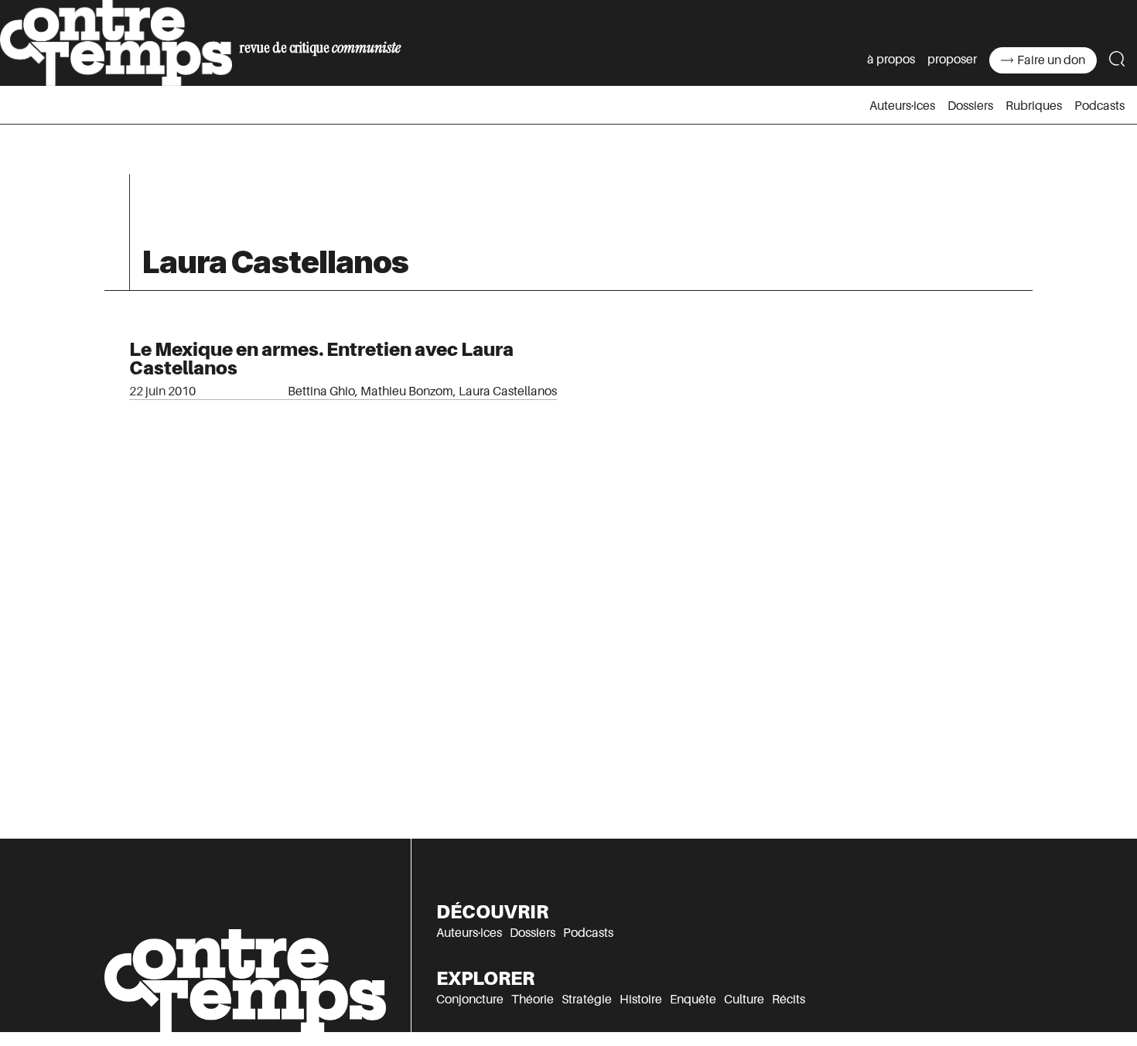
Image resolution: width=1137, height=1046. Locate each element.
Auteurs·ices (902, 106)
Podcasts (1099, 106)
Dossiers (970, 106)
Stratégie (587, 1000)
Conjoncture (470, 1000)
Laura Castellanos (508, 391)
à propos (891, 60)
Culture (744, 1000)
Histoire (641, 1000)
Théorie (532, 1000)
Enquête (693, 1000)
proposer (952, 60)
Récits (788, 1000)
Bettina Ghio (321, 391)
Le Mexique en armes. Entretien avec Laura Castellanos (321, 358)
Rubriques (1034, 106)
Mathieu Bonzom (406, 391)
